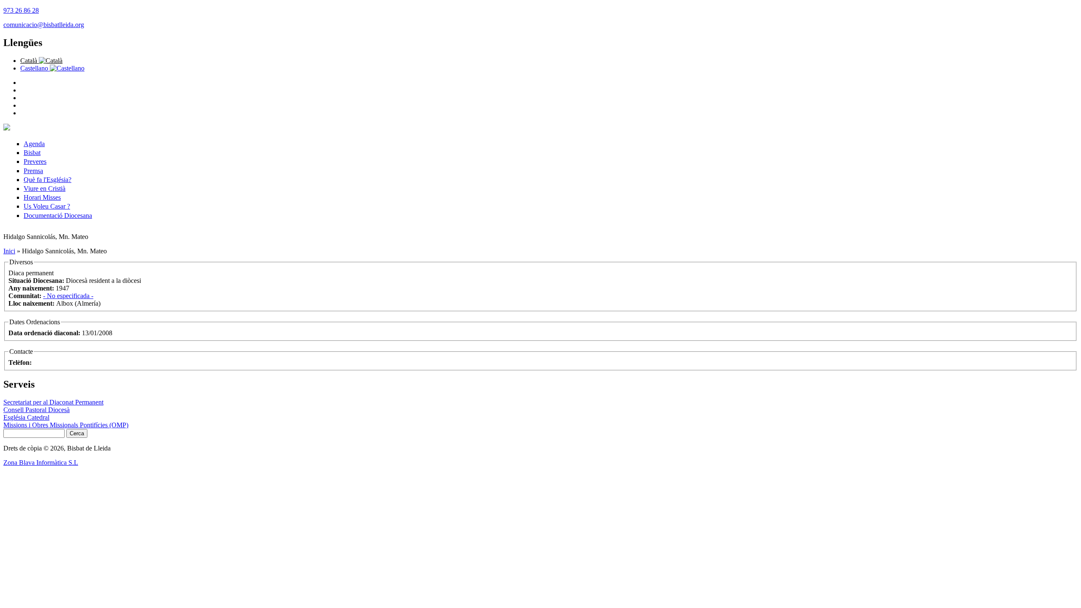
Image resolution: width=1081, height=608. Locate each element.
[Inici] (6, 128)
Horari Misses (42, 197)
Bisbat (32, 152)
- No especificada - (68, 295)
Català (29, 60)
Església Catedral (26, 417)
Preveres (35, 161)
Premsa (33, 170)
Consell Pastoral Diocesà (36, 409)
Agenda (34, 143)
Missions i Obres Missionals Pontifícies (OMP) (65, 425)
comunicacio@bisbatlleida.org (43, 24)
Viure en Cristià (44, 188)
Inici (9, 251)
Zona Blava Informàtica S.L (40, 462)
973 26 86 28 (21, 10)
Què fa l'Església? (47, 179)
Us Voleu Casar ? (47, 206)
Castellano (35, 68)
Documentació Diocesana (58, 215)
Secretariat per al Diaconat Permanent (53, 402)
